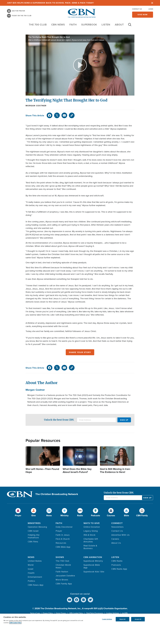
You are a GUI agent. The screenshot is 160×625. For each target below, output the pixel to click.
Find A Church (63, 539)
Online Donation (91, 527)
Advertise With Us (120, 535)
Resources (61, 543)
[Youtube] (69, 599)
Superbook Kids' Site (93, 571)
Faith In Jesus (63, 535)
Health (31, 573)
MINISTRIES (34, 523)
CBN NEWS (58, 24)
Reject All (122, 619)
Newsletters (117, 527)
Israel (30, 569)
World (31, 565)
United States (35, 561)
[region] (80, 619)
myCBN (125, 613)
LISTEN (106, 24)
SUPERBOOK (89, 24)
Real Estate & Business (90, 547)
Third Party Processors (94, 613)
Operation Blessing (37, 527)
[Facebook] (49, 115)
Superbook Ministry (93, 561)
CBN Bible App (63, 547)
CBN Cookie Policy (76, 613)
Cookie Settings (107, 619)
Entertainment (35, 577)
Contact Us (137, 9)
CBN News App (35, 585)
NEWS (31, 557)
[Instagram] (83, 599)
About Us (116, 543)
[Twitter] (57, 115)
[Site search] (129, 25)
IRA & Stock (89, 535)
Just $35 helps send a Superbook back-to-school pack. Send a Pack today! (50, 3)
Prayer (59, 531)
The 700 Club (38, 24)
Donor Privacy (61, 613)
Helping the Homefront (34, 536)
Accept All (138, 619)
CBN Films (33, 541)
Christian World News (63, 566)
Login (150, 9)
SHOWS (60, 557)
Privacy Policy (48, 613)
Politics (31, 581)
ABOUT (119, 24)
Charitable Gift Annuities (90, 540)
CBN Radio (117, 561)
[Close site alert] (152, 3)
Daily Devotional (64, 527)
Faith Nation (62, 571)
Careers (115, 539)
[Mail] (64, 115)
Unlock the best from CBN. (59, 419)
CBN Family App (64, 583)
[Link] (72, 115)
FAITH (73, 24)
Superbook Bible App (91, 566)
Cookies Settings (112, 613)
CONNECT (117, 523)
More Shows (62, 579)
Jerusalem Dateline (65, 575)
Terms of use (35, 613)
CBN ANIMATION (92, 557)
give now (143, 14)
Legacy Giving (90, 531)
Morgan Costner (36, 105)
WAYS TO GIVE (91, 523)
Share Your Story (80, 352)
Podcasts (116, 565)
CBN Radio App (119, 569)
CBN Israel (33, 531)
